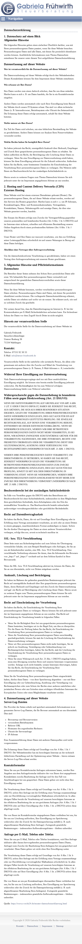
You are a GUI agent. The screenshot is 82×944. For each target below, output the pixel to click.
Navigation (15, 18)
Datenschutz (33, 926)
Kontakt (20, 926)
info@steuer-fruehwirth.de (24, 355)
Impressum (47, 926)
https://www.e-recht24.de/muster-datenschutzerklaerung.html (39, 903)
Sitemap (60, 926)
